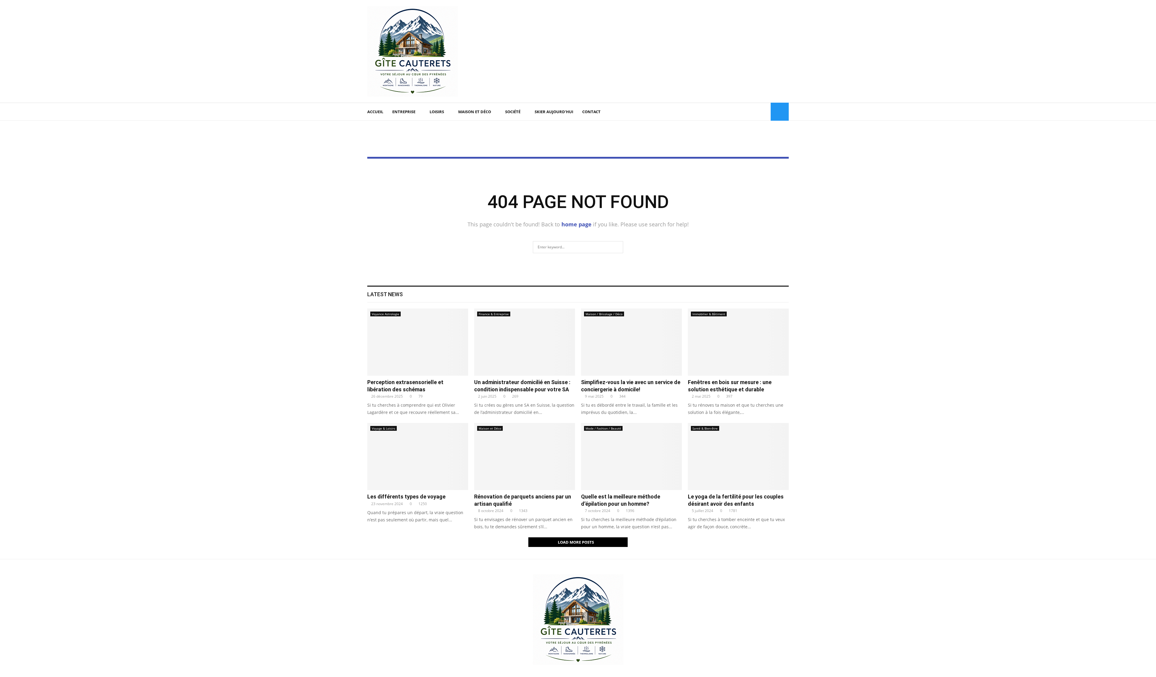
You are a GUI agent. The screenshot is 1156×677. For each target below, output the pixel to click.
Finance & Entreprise (494, 314)
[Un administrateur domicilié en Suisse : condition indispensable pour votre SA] (524, 342)
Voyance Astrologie (385, 314)
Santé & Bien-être (705, 428)
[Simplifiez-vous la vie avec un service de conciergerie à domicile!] (631, 342)
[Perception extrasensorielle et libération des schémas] (417, 342)
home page (576, 224)
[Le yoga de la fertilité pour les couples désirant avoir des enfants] (738, 456)
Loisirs (437, 111)
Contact (591, 111)
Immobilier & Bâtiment (708, 314)
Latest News (385, 294)
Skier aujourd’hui (554, 111)
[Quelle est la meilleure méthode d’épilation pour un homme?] (631, 456)
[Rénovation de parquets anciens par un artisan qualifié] (524, 456)
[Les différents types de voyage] (417, 456)
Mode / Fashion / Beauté (603, 428)
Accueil (375, 111)
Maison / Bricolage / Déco (604, 314)
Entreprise (403, 111)
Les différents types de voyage (406, 496)
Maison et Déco (474, 111)
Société (513, 111)
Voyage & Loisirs (383, 428)
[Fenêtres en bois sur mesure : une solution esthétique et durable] (738, 342)
